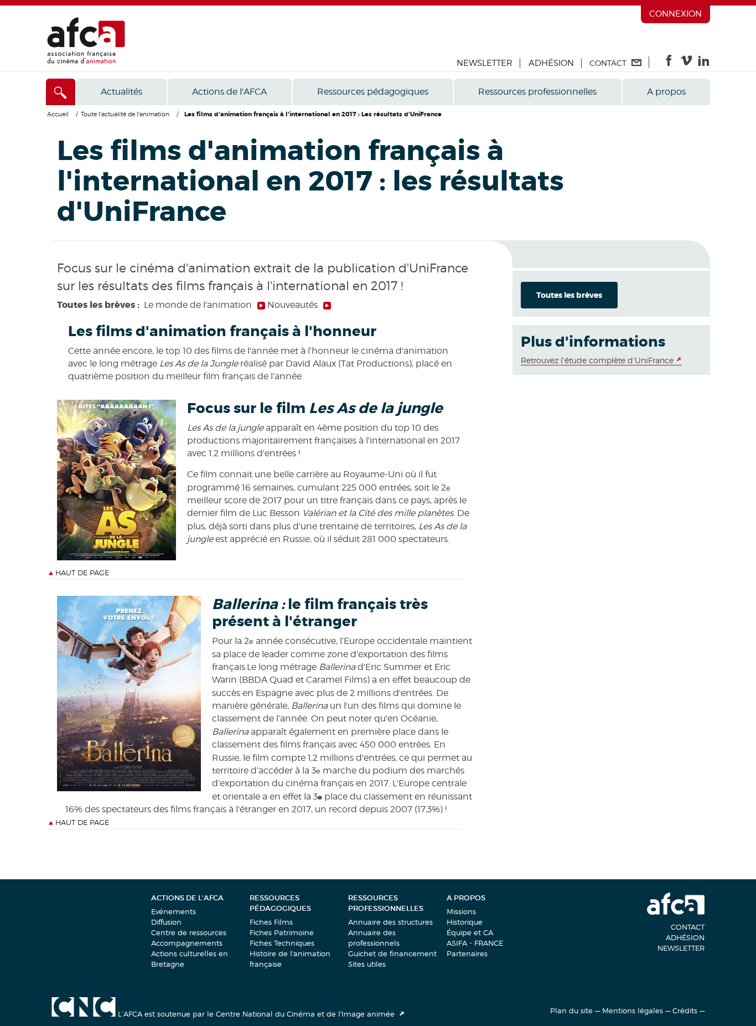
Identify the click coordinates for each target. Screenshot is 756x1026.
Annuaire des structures (390, 921)
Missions (461, 911)
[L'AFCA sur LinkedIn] (703, 63)
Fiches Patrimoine (282, 932)
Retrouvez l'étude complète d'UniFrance (597, 360)
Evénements (173, 911)
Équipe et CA (470, 932)
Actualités (121, 91)
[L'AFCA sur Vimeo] (686, 63)
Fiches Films (271, 921)
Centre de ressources (188, 932)
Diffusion (166, 921)
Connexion (675, 14)
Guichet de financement (392, 953)
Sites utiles (367, 964)
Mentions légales (632, 1010)
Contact (688, 926)
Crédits (684, 1010)
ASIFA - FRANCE (475, 943)
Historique (465, 921)
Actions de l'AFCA (229, 91)
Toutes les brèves (569, 295)
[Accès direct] (60, 92)
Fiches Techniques (282, 943)
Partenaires (467, 953)
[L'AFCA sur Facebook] (668, 63)
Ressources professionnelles (537, 91)
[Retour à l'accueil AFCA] (86, 61)
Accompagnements (186, 943)
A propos (666, 91)
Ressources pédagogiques (372, 91)
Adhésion (551, 63)
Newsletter (484, 63)
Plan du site (571, 1010)
